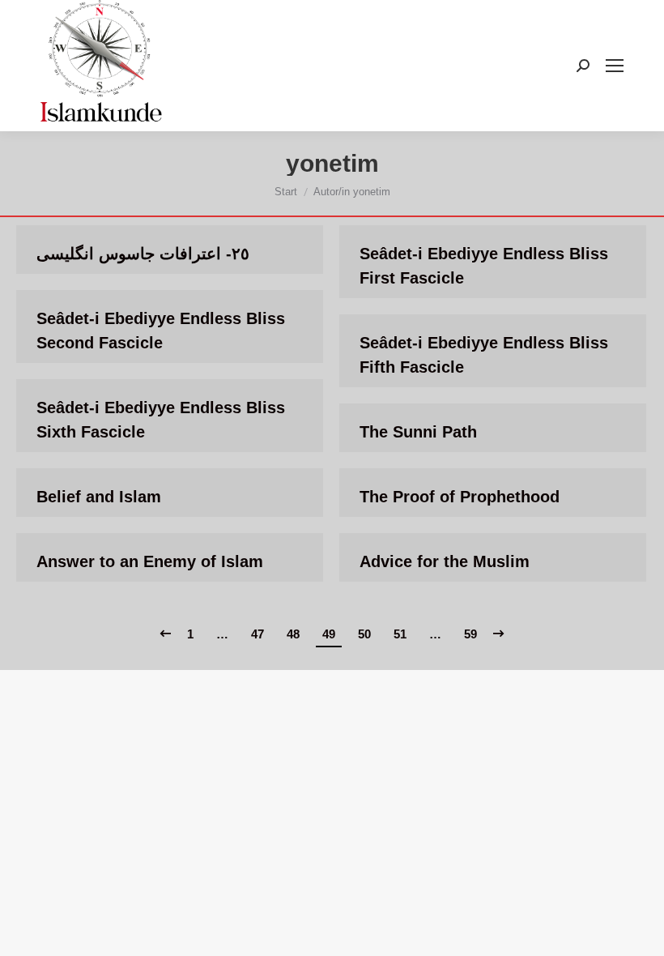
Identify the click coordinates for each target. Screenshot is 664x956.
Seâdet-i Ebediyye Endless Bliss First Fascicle (484, 266)
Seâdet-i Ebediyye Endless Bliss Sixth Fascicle (160, 420)
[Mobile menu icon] (615, 66)
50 (364, 634)
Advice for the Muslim (445, 561)
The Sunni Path (418, 432)
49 (328, 634)
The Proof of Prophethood (460, 497)
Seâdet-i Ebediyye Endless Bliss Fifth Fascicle (484, 355)
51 (400, 634)
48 (293, 634)
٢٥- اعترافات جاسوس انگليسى (142, 253)
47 (257, 634)
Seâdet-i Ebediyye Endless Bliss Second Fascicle (160, 330)
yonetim (332, 163)
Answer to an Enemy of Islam (149, 561)
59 (470, 634)
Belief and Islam (98, 497)
